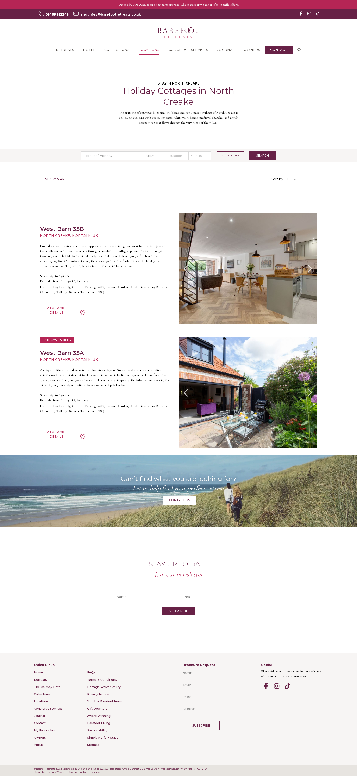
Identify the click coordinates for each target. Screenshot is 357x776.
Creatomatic (93, 772)
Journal (226, 50)
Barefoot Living (98, 723)
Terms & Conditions (102, 680)
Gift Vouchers (97, 708)
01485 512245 (57, 15)
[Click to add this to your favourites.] (82, 314)
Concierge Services (188, 50)
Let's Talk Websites (55, 772)
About (38, 745)
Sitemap (93, 745)
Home (38, 672)
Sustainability (97, 730)
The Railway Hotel (47, 687)
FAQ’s (91, 672)
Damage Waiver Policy (104, 687)
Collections (117, 50)
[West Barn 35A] (247, 392)
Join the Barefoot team (104, 701)
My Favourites (44, 730)
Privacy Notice (98, 694)
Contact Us (179, 500)
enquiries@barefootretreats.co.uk (110, 15)
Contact (278, 50)
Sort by (277, 179)
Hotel (89, 50)
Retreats (65, 50)
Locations (149, 50)
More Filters (230, 155)
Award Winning (99, 716)
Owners (252, 50)
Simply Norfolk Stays (102, 737)
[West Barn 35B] (247, 268)
